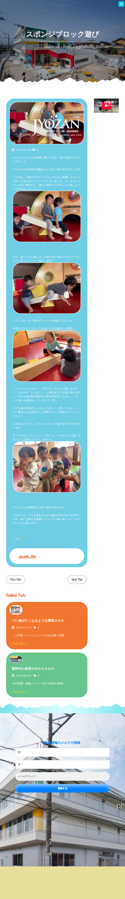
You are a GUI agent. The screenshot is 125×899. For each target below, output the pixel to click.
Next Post (77, 579)
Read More (19, 643)
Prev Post (15, 579)
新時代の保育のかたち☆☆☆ (33, 668)
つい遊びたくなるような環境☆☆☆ (38, 620)
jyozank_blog (27, 556)
